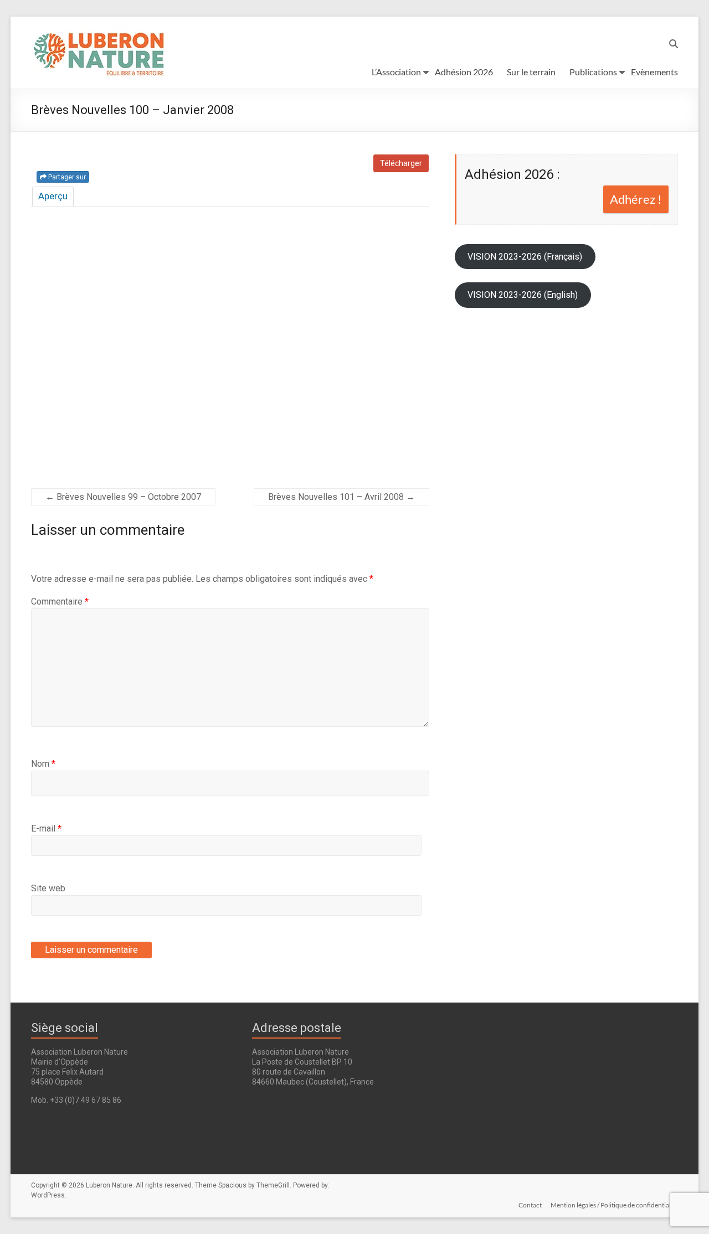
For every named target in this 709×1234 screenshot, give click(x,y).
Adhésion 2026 (464, 71)
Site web (48, 888)
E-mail (46, 828)
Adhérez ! (636, 199)
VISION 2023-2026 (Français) (524, 256)
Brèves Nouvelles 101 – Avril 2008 (341, 497)
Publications (593, 71)
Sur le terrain (531, 71)
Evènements (654, 71)
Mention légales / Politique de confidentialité (614, 1205)
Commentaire (60, 601)
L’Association (396, 71)
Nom (43, 763)
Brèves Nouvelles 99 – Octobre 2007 (123, 497)
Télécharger (401, 163)
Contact (530, 1205)
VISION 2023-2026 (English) (522, 295)
